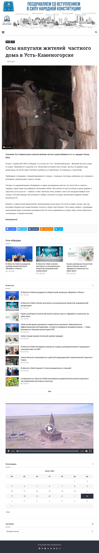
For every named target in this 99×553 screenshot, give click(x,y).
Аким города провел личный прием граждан (42, 336)
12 (37, 491)
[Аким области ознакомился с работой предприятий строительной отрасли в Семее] (12, 360)
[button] (49, 428)
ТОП (12, 42)
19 (37, 496)
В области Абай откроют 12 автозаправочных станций (46, 368)
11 (24, 491)
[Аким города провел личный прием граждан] (12, 339)
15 (74, 491)
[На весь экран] (90, 451)
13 (49, 491)
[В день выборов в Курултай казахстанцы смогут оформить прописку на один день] (80, 254)
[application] (49, 428)
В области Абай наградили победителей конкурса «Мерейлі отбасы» (18, 266)
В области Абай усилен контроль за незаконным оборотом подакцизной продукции (48, 267)
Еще (49, 391)
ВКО (7, 42)
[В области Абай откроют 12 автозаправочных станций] (12, 371)
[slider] (48, 451)
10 (12, 491)
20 (49, 496)
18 (24, 496)
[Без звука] (86, 451)
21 (62, 496)
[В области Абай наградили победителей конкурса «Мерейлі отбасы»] (19, 254)
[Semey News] (49, 21)
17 (12, 496)
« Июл (8, 512)
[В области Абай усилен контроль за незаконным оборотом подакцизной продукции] (49, 253)
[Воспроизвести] (8, 451)
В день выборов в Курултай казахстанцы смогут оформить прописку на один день (79, 267)
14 (62, 491)
